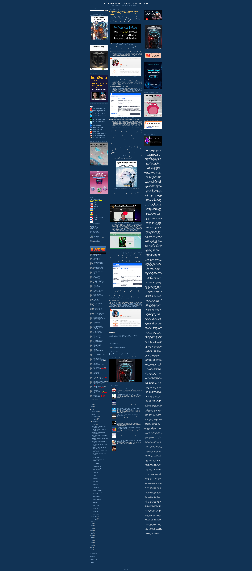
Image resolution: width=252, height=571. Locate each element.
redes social (148, 533)
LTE (153, 414)
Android (148, 167)
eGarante (156, 388)
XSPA (155, 351)
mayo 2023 (94, 423)
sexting (160, 299)
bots (155, 238)
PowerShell (147, 186)
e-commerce (158, 282)
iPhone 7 (160, 455)
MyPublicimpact (93, 557)
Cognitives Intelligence (149, 356)
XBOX (155, 276)
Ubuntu (149, 218)
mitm (156, 182)
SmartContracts (151, 217)
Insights (156, 482)
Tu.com (155, 272)
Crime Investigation (97, 335)
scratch (159, 352)
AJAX (155, 460)
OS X (155, 310)
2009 (92, 544)
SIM (152, 306)
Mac (151, 255)
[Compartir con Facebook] (113, 332)
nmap (146, 346)
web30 (156, 364)
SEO (151, 260)
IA (131, 335)
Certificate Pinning (154, 338)
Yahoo (150, 273)
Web (153, 511)
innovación (149, 185)
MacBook (150, 327)
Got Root (95, 342)
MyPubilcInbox (148, 372)
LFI (160, 333)
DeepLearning (157, 259)
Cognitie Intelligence (158, 392)
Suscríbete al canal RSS (97, 131)
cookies (153, 345)
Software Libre (157, 209)
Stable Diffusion (157, 350)
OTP (146, 297)
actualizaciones (154, 423)
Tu (156, 447)
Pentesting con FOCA (98, 360)
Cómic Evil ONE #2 (98, 314)
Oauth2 (147, 292)
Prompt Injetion (153, 442)
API (157, 260)
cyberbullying (147, 329)
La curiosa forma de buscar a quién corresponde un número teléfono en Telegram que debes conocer (128, 409)
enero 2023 (94, 519)
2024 (92, 407)
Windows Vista (152, 191)
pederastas (155, 456)
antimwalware (159, 450)
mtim (154, 528)
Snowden (153, 506)
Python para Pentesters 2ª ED (99, 354)
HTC (148, 479)
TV (153, 328)
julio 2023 (94, 419)
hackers (158, 163)
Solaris (157, 506)
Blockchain (158, 183)
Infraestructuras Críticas (98, 340)
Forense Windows (97, 396)
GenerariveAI (152, 475)
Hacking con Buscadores (98, 388)
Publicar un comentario (113, 343)
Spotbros (146, 507)
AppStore (157, 378)
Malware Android (97, 346)
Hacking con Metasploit (98, 327)
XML (157, 387)
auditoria (147, 451)
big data (147, 182)
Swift (159, 446)
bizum (153, 424)
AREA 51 (95, 215)
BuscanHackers (150, 379)
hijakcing (146, 525)
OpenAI (153, 215)
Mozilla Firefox (153, 268)
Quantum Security (97, 257)
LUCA (147, 176)
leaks (150, 319)
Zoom (149, 388)
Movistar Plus (149, 249)
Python (153, 178)
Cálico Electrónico (94, 228)
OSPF (146, 496)
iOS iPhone (156, 525)
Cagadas (146, 392)
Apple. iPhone (156, 464)
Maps (150, 383)
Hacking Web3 (96, 275)
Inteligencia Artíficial (154, 483)
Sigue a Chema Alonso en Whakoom (99, 115)
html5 (156, 329)
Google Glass (148, 395)
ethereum (154, 258)
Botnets (148, 240)
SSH (160, 285)
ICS (155, 340)
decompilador (153, 452)
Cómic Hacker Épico (98, 351)
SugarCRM (155, 507)
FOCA (155, 169)
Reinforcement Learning (149, 443)
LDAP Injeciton (147, 487)
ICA (158, 349)
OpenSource (147, 276)
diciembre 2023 (95, 411)
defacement (153, 363)
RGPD (146, 501)
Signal (150, 420)
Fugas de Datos (153, 247)
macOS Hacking (97, 336)
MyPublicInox (159, 493)
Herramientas (159, 191)
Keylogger (159, 437)
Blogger (157, 283)
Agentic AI (153, 269)
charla (155, 251)
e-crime (153, 218)
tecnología (148, 300)
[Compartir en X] (112, 332)
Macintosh (155, 397)
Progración (147, 500)
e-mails (147, 277)
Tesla (146, 374)
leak (161, 219)
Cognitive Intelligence (150, 183)
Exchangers (160, 473)
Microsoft (149, 177)
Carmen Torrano (116, 188)
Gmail (155, 204)
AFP (145, 429)
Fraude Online (96, 387)
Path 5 (154, 285)
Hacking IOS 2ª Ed (97, 363)
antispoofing (159, 351)
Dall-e (154, 432)
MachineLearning (158, 438)
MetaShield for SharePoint (150, 491)
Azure (152, 242)
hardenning (155, 524)
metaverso (158, 229)
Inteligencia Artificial (153, 154)
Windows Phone (155, 336)
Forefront (148, 315)
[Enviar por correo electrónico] (109, 332)
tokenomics (147, 201)
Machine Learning (117, 336)
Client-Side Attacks (97, 331)
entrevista (158, 313)
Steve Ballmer (151, 507)
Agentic (146, 245)
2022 (92, 521)
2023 (92, 409)
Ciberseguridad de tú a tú (98, 281)
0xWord (91, 554)
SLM (156, 323)
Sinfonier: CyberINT (97, 345)
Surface (156, 446)
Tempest (146, 318)
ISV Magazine (152, 436)
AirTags (151, 429)
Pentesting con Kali (98, 237)
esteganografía (158, 244)
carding (149, 361)
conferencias (155, 157)
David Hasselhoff (158, 309)
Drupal (160, 356)
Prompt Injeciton (152, 500)
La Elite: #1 (97, 304)
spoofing (158, 214)
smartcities (154, 346)
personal (148, 173)
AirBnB (160, 406)
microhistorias (148, 223)
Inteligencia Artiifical (151, 437)
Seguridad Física (149, 200)
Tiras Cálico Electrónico (99, 313)
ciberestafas (149, 232)
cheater (156, 424)
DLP (159, 338)
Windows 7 (147, 195)
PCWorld (154, 223)
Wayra (154, 221)
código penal (148, 452)
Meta (153, 310)
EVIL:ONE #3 (97, 299)
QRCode (151, 418)
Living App (147, 226)
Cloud (147, 221)
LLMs (152, 171)
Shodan (155, 212)
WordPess (146, 515)
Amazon (151, 226)
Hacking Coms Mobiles (98, 383)
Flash (149, 433)
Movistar (158, 189)
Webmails (158, 268)
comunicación (152, 402)
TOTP (152, 251)
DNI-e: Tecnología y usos (98, 391)
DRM (151, 432)
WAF (159, 328)
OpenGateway (149, 288)
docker (147, 229)
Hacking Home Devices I (99, 267)
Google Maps (147, 349)
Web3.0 (154, 387)
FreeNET (152, 433)
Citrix (157, 224)
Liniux (148, 488)
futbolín (157, 523)
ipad (151, 196)
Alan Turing (155, 429)
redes (157, 178)
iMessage (147, 352)
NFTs (154, 249)
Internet (148, 168)
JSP (161, 382)
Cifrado (146, 191)
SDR (157, 400)
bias (148, 286)
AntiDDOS (154, 331)
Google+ (146, 382)
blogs (146, 205)
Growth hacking (151, 382)
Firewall (155, 245)
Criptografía (158, 181)
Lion (157, 340)
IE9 (150, 310)
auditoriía (147, 516)
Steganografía (158, 359)
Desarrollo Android (97, 368)
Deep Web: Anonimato (98, 347)
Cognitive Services (156, 185)
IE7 (158, 333)
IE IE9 (158, 197)
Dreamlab (95, 206)
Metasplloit (156, 491)
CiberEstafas (96, 287)
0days (158, 346)
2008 (92, 545)
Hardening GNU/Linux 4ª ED (99, 365)
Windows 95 (150, 401)
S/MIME (150, 373)
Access (147, 391)
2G (158, 364)
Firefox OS (156, 474)
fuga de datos (158, 205)
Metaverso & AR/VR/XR (98, 271)
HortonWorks (156, 434)
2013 (92, 537)
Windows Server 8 (158, 514)
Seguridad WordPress (98, 341)
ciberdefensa (158, 361)
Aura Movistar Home (154, 465)
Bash (146, 379)
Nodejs (160, 383)
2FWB (148, 354)
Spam (150, 181)
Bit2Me (155, 242)
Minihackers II (97, 258)
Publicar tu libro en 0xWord (95, 199)
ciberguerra (154, 222)
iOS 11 (150, 525)
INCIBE (146, 436)
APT (155, 235)
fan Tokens (152, 233)
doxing (146, 290)
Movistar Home (158, 187)
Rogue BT (159, 443)
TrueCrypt (147, 387)
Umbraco (151, 510)
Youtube (147, 196)
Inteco (159, 482)
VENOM (157, 510)
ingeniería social (153, 286)
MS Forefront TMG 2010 (98, 394)
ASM (149, 338)
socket (150, 534)
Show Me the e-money (98, 303)
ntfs (156, 528)
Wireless (157, 217)
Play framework (147, 442)
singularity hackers (148, 250)
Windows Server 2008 (157, 342)
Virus (146, 308)
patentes (149, 346)
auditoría (149, 178)
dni (158, 402)
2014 (92, 535)
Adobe (150, 331)
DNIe (160, 295)
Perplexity (147, 260)
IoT (160, 204)
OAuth (151, 301)
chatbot (149, 244)
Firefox (151, 204)
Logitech (151, 488)
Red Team (96, 324)
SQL (160, 400)
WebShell (159, 511)
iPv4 (158, 219)
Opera (158, 310)
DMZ (159, 332)
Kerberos (146, 383)
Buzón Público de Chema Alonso (98, 110)
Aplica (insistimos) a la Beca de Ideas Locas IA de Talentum (128, 287)
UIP (146, 510)
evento (153, 309)
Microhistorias (96, 372)
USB (146, 286)
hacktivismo (159, 258)
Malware (157, 160)
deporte (147, 337)
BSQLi (147, 304)
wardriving (152, 364)
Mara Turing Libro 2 (97, 292)
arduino (150, 281)
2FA (159, 194)
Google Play (148, 215)
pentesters (152, 259)
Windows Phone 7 (152, 514)
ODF (154, 250)
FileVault (152, 474)
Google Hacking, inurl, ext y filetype (124, 433)
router (161, 405)
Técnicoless (157, 228)
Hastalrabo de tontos (157, 296)
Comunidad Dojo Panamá (98, 217)
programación (153, 195)
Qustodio (157, 442)
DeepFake (156, 356)
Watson (150, 511)
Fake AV (153, 411)
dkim (159, 288)
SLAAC (150, 359)
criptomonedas (154, 194)
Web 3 (156, 511)
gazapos (160, 523)
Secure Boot (156, 419)
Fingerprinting (158, 165)
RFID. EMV (157, 500)
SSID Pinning (159, 502)
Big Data (95, 272)
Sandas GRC (152, 386)
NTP (160, 415)
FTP (154, 320)
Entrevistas (151, 172)
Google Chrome (149, 208)
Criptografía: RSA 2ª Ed (98, 367)
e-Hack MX (95, 213)
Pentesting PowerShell (98, 350)
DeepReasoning (149, 333)
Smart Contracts (156, 297)
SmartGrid (159, 505)
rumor (152, 533)
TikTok (156, 288)
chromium (159, 424)
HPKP (150, 434)
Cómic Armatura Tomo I (98, 323)
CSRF (152, 300)
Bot (153, 319)
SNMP (154, 373)
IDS (156, 333)
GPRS (159, 210)
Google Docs (147, 478)
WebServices (147, 423)
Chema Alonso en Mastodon (97, 123)
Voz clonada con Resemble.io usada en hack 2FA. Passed (127, 249)
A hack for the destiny (98, 332)
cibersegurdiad (156, 451)
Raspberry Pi (96, 300)
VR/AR (157, 263)
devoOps (157, 452)
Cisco (155, 347)
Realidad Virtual (148, 323)
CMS (151, 332)
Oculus (154, 496)
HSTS (152, 349)
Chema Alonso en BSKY (96, 125)
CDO (159, 255)
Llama (156, 241)
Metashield (147, 279)
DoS (153, 333)
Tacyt (155, 231)
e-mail (159, 173)
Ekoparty (95, 208)
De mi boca (157, 470)
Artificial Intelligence (119, 335)
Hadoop (155, 349)
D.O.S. (150, 304)
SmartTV (151, 221)
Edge (148, 310)
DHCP (160, 409)
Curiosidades (156, 151)
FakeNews (151, 245)
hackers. (147, 524)
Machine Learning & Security (99, 318)
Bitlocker (159, 365)
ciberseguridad (150, 155)
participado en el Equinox (116, 131)
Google (150, 157)
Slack (157, 420)
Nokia (150, 441)
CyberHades (113, 306)
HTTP (160, 226)
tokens (156, 196)
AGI (153, 460)
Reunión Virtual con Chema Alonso (98, 108)
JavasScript (159, 484)
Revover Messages (153, 501)
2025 (92, 406)
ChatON (147, 469)
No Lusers (153, 168)
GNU (150, 340)
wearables (155, 459)
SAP (145, 419)
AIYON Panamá (96, 219)
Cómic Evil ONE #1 (97, 319)
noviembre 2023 (95, 412)
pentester (157, 253)
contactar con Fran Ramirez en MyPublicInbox (128, 306)
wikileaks (159, 264)
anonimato (148, 242)
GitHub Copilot (152, 322)
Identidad (155, 164)
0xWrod (150, 460)
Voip (158, 256)
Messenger (158, 300)
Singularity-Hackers (93, 559)
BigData (152, 186)
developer (153, 224)
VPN (156, 256)
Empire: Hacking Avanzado (99, 312)
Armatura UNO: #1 (98, 310)
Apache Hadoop (154, 365)
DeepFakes (159, 195)
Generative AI (148, 199)
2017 (92, 530)
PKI (158, 327)
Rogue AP (147, 373)
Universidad (147, 171)
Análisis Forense (97, 328)
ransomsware (156, 405)
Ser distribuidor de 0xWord (95, 223)
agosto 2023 (94, 418)
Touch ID (153, 447)
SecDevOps (148, 311)
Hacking (148, 150)
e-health (159, 318)
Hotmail (160, 273)
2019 (92, 526)
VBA (154, 510)
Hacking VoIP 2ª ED (98, 371)
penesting (146, 529)
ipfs (149, 456)
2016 (92, 532)
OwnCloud (151, 498)
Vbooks (156, 328)
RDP (148, 297)
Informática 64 (153, 278)
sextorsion (159, 329)
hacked (159, 222)
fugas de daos (152, 523)
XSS (153, 196)
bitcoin (154, 192)
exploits (151, 229)
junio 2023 (94, 421)
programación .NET (150, 267)
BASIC (151, 354)
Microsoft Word (151, 370)
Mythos (152, 372)
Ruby (158, 285)
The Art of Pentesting (98, 269)
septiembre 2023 (95, 416)
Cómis (151, 470)
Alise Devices (159, 429)
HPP (159, 395)
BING (160, 199)
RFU (160, 500)
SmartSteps (148, 446)
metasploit (152, 182)
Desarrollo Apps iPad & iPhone (100, 378)
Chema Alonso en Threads (97, 117)
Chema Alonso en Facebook (97, 127)
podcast (150, 205)
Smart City (156, 341)
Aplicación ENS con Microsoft (99, 382)
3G (152, 277)
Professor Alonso (94, 227)
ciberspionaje (148, 345)
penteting (152, 428)
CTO (155, 379)
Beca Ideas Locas (119, 297)
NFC (155, 287)
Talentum (124, 336)
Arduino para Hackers (98, 317)
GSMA (147, 322)
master (159, 337)
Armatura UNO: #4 (98, 307)
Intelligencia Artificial (151, 484)
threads (151, 459)
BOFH (154, 354)
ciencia (146, 363)
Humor (159, 159)
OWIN (151, 496)
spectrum (153, 534)
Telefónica (129, 336)
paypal (160, 363)
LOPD (148, 255)
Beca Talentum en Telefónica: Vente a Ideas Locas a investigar (127, 43)
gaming (151, 227)
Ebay (159, 432)
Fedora (157, 411)
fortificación (151, 209)
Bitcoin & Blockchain (98, 337)
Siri (157, 265)
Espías (146, 411)
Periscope (158, 498)
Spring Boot (96, 316)
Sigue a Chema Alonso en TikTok (98, 113)
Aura (156, 176)
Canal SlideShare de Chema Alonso (99, 133)
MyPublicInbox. (153, 493)
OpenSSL (155, 327)
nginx (146, 405)
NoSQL (156, 372)
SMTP (148, 350)
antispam (159, 276)
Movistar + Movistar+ (152, 492)
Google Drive (159, 393)
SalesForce (151, 419)
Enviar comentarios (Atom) (119, 347)
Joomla (158, 278)
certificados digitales (151, 299)
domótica (151, 337)
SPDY (152, 502)
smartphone (147, 241)
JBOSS (146, 414)
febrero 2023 (94, 518)
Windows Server (149, 192)
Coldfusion (147, 393)
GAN (155, 300)
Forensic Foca (158, 320)
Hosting (151, 396)
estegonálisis (159, 519)
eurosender (148, 520)
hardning (159, 524)
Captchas (156, 277)
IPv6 (157, 199)
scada (153, 290)
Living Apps (152, 206)
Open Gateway (156, 274)
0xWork (147, 460)
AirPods (149, 365)
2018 (92, 528)
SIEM (146, 502)
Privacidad (157, 155)
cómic (153, 256)
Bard (157, 269)
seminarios (147, 378)
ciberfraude (147, 425)
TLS (146, 342)
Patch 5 (155, 498)
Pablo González (124, 252)
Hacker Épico (96, 373)
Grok (152, 395)
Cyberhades (92, 562)
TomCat (150, 447)
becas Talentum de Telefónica (134, 89)
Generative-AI (158, 174)
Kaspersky (150, 414)
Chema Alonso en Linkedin (97, 129)
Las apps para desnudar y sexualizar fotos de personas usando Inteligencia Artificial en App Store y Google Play (129, 389)
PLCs (146, 341)
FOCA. (149, 474)
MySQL (159, 213)
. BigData (159, 459)
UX (150, 374)
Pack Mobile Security (94, 231)
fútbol (159, 345)
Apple (152, 167)
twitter (147, 181)
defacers (155, 425)
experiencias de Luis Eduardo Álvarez (129, 47)
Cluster (95, 349)
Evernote (146, 433)
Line (146, 438)
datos (157, 249)
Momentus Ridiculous (158, 291)
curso (158, 251)
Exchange (149, 411)
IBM (154, 263)
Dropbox (146, 340)
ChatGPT (155, 173)
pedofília (159, 528)
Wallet (157, 360)
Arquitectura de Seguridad (99, 266)
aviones (148, 402)
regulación (147, 364)
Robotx (158, 501)
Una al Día (96, 390)
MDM (146, 369)
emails (152, 519)
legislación (155, 255)
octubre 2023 (95, 414)
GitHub (149, 272)
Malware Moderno (97, 289)
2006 (92, 549)
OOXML (150, 236)
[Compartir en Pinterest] (114, 332)
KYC (156, 437)
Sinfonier (154, 265)
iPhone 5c (156, 455)
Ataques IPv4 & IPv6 (98, 242)
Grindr (156, 478)
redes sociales (149, 210)
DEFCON (154, 304)
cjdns (160, 451)
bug (160, 180)
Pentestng (159, 441)
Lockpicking (149, 438)
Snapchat (156, 386)
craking (159, 516)
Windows (148, 165)
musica (148, 428)
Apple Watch (154, 391)
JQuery (156, 484)
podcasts (147, 204)
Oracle (157, 215)
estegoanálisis (148, 314)
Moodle (156, 370)
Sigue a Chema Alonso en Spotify (98, 119)
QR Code (159, 372)
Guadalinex (159, 478)
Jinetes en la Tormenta (98, 295)
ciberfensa (151, 451)
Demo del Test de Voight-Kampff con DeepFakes (127, 222)
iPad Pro (160, 525)
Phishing (147, 190)
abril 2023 (94, 424)
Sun (154, 292)
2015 (92, 533)
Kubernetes (96, 285)
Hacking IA (96, 255)
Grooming (147, 368)
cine (160, 246)
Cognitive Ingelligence (156, 355)
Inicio (126, 345)
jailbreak (147, 213)
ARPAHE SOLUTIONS (98, 221)
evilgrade (152, 427)
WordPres (150, 515)
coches (156, 318)
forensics (148, 269)
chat (159, 265)
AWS (147, 331)
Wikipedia (156, 374)
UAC (159, 232)
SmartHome (155, 236)
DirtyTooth (148, 287)
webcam (154, 264)
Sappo (154, 359)
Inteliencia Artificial (148, 483)
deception (152, 388)
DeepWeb (159, 314)
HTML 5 (156, 382)
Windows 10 (158, 206)
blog (159, 200)
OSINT (95, 301)
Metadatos (156, 171)
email (157, 345)
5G (160, 364)
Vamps (151, 387)
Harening (159, 479)
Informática (152, 482)
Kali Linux (156, 237)
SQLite (155, 306)
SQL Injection (155, 180)
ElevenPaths (154, 159)
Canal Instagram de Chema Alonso (98, 137)
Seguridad (159, 306)
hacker (155, 270)
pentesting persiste (159, 529)
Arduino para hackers (98, 239)
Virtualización (147, 351)
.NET (146, 212)
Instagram (159, 247)
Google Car (154, 393)
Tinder (150, 360)
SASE (161, 501)
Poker (159, 416)
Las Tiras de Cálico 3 (99, 268)
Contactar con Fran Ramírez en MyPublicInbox (125, 328)
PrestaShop (147, 386)
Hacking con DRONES (98, 333)
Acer (151, 461)
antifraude (160, 374)
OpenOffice (159, 279)
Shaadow (160, 419)
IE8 (153, 396)
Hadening (155, 479)
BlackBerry (148, 355)
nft (159, 249)
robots (158, 238)
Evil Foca (160, 242)
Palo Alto (155, 416)
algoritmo (148, 313)
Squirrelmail (152, 446)
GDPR (152, 287)
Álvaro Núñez (130, 252)
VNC (161, 447)
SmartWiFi (148, 270)
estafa (155, 519)
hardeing (151, 524)
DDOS (155, 314)
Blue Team (159, 286)
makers (153, 253)
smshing (160, 428)
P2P (159, 269)
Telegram (147, 227)
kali (156, 218)
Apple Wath (147, 464)
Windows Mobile (148, 336)
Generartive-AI (157, 475)
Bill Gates (158, 354)
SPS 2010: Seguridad (98, 392)
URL (148, 510)
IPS (149, 436)
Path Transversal (154, 441)
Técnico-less (154, 232)
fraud (146, 455)
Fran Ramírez (121, 188)
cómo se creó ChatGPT (127, 128)
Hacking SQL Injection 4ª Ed (99, 381)
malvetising (147, 528)
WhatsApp (151, 176)
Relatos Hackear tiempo (98, 290)
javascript (159, 221)
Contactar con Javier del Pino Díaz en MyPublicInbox (127, 76)
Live (151, 397)
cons (160, 208)
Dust (149, 264)
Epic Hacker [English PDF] (99, 356)
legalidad (147, 247)
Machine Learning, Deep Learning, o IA (129, 155)
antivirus (147, 281)
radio (146, 231)
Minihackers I (97, 259)
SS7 (147, 419)
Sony (160, 386)
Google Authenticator (149, 296)
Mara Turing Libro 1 (97, 294)
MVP (152, 315)
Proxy (150, 238)
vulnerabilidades (152, 283)
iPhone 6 (156, 427)
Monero (153, 383)
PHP (151, 213)
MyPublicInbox (93, 556)
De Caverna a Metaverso (98, 280)
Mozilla (159, 370)
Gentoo (160, 411)
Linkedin (147, 268)
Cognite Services (151, 392)
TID (154, 246)
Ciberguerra (96, 264)
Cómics (147, 174)
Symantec (146, 447)
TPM (161, 507)
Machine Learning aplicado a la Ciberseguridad (128, 305)
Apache (152, 201)
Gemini (147, 206)
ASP (146, 365)
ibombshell (156, 337)
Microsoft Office (153, 279)
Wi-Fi (152, 351)
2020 (92, 525)
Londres (154, 488)
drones (149, 290)
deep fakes (153, 313)
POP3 (152, 416)
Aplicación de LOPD (97, 395)
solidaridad (147, 459)
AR (159, 460)
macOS (147, 259)
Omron (157, 496)
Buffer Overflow (150, 347)
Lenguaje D (154, 487)
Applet (158, 391)
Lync (160, 488)
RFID (159, 322)
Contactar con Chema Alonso (97, 106)
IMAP (160, 434)
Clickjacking (155, 332)
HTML (147, 265)
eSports (149, 427)
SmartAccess (151, 505)
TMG (158, 507)
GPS (149, 212)
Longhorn (153, 438)
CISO (161, 290)
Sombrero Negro (97, 286)
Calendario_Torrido (148, 263)
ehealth (147, 319)
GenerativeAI (149, 180)
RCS (160, 442)
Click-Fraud (159, 347)
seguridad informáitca (157, 377)
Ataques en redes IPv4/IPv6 (99, 380)
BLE (157, 295)
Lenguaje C (148, 397)
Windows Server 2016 (98, 244)
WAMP (160, 510)
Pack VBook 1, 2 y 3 (94, 240)
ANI (157, 460)
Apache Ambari (158, 461)
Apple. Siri (151, 464)
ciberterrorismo (148, 324)
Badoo (159, 465)
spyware (159, 324)
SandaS (160, 373)
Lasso (159, 396)
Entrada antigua (139, 345)
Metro (160, 491)
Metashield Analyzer (152, 415)
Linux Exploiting (97, 362)
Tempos (151, 169)
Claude (156, 233)
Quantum (159, 223)
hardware (152, 190)
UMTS (154, 360)
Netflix (148, 301)
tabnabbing (159, 534)
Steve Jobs (154, 311)
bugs (160, 190)
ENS (160, 283)
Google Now (152, 478)
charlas (153, 160)
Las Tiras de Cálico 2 (99, 282)
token (152, 235)
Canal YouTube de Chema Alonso (98, 135)
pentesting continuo (153, 352)
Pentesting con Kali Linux (99, 364)
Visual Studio (151, 318)
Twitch (158, 447)
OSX (147, 416)
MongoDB (156, 383)
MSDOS (146, 327)
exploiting (155, 203)
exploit (154, 197)
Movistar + (155, 208)
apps (159, 240)
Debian (147, 282)
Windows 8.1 (150, 308)
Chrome (156, 227)
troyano (156, 267)
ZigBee (154, 515)
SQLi (150, 265)
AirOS (154, 461)
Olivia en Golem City (99, 263)
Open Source (150, 197)
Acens (150, 391)
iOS (151, 173)
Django (159, 410)
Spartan (160, 506)
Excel (152, 237)
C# (160, 391)
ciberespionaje (149, 203)
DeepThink (156, 410)
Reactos (157, 418)
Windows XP (148, 222)
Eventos (153, 150)
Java (149, 231)
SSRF (157, 373)
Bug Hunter (96, 254)
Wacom (147, 511)
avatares (160, 336)
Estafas (159, 176)
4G (146, 338)
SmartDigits (155, 505)
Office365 (158, 287)
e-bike (159, 425)
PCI (149, 416)
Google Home (153, 305)
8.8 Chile (95, 204)
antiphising (159, 423)
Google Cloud (150, 291)
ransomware (147, 254)
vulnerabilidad (156, 406)
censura (153, 361)
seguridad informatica (157, 533)
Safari (151, 328)
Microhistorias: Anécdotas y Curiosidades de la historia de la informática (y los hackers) (125, 304)
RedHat (153, 323)
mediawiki (151, 528)
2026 (92, 404)
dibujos (153, 244)
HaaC (153, 340)
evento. (152, 520)
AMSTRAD (157, 290)
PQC (154, 301)
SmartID (160, 341)
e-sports (152, 329)
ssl (161, 238)
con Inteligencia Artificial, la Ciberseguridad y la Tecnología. (125, 44)
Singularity (153, 420)
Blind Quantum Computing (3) (122, 446)
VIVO (153, 374)
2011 (92, 540)
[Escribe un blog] (110, 332)
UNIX (148, 374)
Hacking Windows (97, 330)
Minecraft (147, 492)
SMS (147, 209)
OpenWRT (147, 498)
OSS (148, 496)
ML (152, 272)
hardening (148, 162)
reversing (154, 260)
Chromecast (148, 432)
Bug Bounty (96, 296)
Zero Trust (155, 401)
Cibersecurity (159, 379)
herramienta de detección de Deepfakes (119, 200)
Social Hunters (97, 283)
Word (155, 450)
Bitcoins (156, 200)
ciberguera (151, 425)
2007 (92, 547)
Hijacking (152, 241)
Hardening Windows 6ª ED (98, 386)
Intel (156, 322)
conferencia (147, 224)
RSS (151, 264)
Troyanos (152, 228)
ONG (150, 306)
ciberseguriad (155, 516)
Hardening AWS (97, 276)
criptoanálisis (155, 281)
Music (160, 340)
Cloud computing (158, 201)
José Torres (130, 188)
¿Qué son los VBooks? (94, 236)
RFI (148, 341)
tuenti (160, 281)
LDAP (149, 235)
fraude (156, 186)
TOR (146, 244)
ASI (149, 461)
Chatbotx (150, 469)
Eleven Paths (157, 167)
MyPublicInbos (148, 493)
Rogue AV (155, 443)
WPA (147, 401)
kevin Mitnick (154, 324)
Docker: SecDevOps (98, 326)
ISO (147, 482)
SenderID (151, 341)
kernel (157, 299)
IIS (151, 212)
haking (149, 455)
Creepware (156, 409)
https (154, 229)
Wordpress (148, 214)
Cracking (159, 212)
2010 (92, 542)
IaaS (156, 436)
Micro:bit (157, 415)
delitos (157, 363)
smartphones (151, 406)
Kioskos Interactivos (157, 368)
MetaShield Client (154, 369)
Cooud (148, 470)
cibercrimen (151, 187)
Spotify (152, 276)
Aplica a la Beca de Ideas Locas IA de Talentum (127, 117)
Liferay (158, 487)
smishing (147, 534)
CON (160, 196)
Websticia (158, 311)
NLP (148, 441)
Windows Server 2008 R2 (149, 450)
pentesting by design (152, 529)
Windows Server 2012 (98, 376)
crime (157, 402)
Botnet (152, 254)
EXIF (157, 432)
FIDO (146, 474)
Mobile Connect (156, 315)
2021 (92, 523)
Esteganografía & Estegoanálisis (100, 359)
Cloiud (154, 469)
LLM (155, 163)
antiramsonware (158, 515)
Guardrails (156, 395)
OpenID (155, 497)
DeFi (157, 304)
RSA (154, 282)
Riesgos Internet (97, 322)
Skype (151, 297)
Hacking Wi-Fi (96, 298)
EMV (150, 393)
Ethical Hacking (97, 241)
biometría (147, 233)
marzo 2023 (94, 516)
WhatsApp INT (97, 278)
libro (159, 203)
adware (157, 246)
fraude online (153, 219)
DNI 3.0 (154, 470)
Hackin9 (147, 396)
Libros (154, 158)
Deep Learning (127, 335)
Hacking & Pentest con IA (99, 260)
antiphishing (158, 292)
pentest (148, 163)
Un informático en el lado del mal (126, 3)
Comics (152, 165)
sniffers (146, 283)
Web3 (154, 181)
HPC (146, 479)
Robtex (160, 418)
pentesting (149, 153)
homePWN (152, 455)
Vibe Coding (150, 342)
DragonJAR (95, 202)
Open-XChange (150, 497)
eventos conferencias (157, 520)
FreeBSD (148, 475)
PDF (153, 238)
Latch (151, 163)
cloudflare (148, 219)
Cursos (148, 160)
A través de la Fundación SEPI (118, 88)
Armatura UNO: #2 (98, 309)
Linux (159, 164)
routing (146, 406)
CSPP (146, 291)
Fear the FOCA (94, 226)
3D (152, 314)
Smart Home (157, 301)
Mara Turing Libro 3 (97, 291)
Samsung (151, 350)
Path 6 (147, 400)
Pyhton (150, 400)
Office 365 (151, 292)
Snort (150, 506)
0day (150, 277)
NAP (145, 441)
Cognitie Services (158, 469)
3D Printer (154, 295)
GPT (154, 205)
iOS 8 (152, 525)
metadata (155, 213)
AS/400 (147, 461)
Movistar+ (151, 246)
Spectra (159, 169)
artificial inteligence (148, 424)
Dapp (147, 410)
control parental (148, 309)
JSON (156, 396)
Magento (149, 369)
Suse (160, 420)
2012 (92, 538)
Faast (160, 224)
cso (149, 363)
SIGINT (149, 502)
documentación (148, 258)
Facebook (152, 174)
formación (147, 159)
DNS (158, 204)
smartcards (156, 428)
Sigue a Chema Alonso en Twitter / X (99, 121)
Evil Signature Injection (153, 473)
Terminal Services (153, 240)
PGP (151, 285)
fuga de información (157, 254)
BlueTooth (156, 226)
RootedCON (154, 400)
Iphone (147, 164)
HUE (152, 434)
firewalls (160, 388)
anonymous (158, 343)
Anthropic (153, 378)
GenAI (151, 164)
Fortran (160, 474)
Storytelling (96, 277)
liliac (152, 456)
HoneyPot (151, 368)
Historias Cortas (97, 273)
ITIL (149, 482)
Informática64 (150, 274)
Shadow (147, 420)
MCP (156, 414)
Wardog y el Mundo (97, 369)
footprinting (158, 250)
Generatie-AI (157, 433)
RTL (154, 418)
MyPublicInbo (159, 492)
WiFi (154, 189)
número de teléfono (150, 405)
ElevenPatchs (147, 473)
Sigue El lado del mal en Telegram (98, 111)
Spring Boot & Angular (98, 321)
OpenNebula (159, 497)
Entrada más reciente (113, 345)
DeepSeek (149, 256)
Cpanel (152, 409)
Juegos (153, 199)
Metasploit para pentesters (100, 374)
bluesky (151, 516)
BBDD (161, 378)
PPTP (161, 349)
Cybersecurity (155, 273)
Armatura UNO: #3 (98, 308)
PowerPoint (147, 418)
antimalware (155, 210)
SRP (155, 502)
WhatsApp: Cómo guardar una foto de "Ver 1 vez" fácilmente (128, 394)
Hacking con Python (98, 353)
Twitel (152, 270)
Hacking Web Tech (97, 344)
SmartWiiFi (147, 506)
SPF (153, 288)
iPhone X (147, 456)
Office (152, 231)
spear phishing (148, 295)
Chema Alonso (136, 224)
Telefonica (146, 360)
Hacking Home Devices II (99, 262)
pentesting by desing (149, 377)
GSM (159, 267)
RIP (148, 501)
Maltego (159, 397)
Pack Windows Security (94, 232)
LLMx (151, 487)
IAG (158, 382)
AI (152, 153)
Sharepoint (160, 323)
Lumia (158, 488)
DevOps (150, 282)
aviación (159, 401)
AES (150, 378)
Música (159, 182)
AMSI (148, 429)
